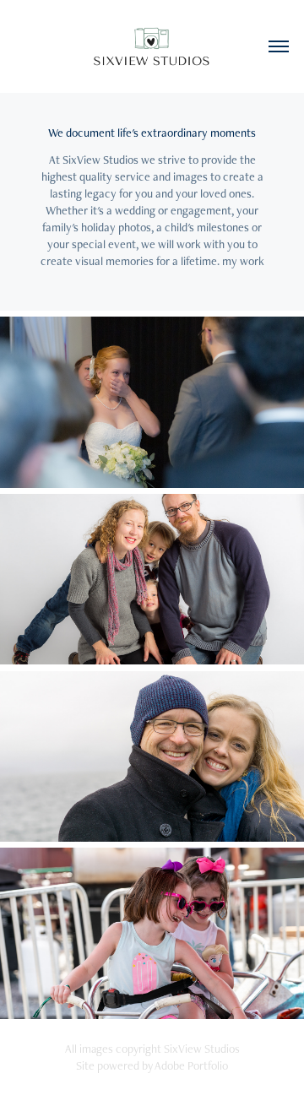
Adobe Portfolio (191, 1065)
